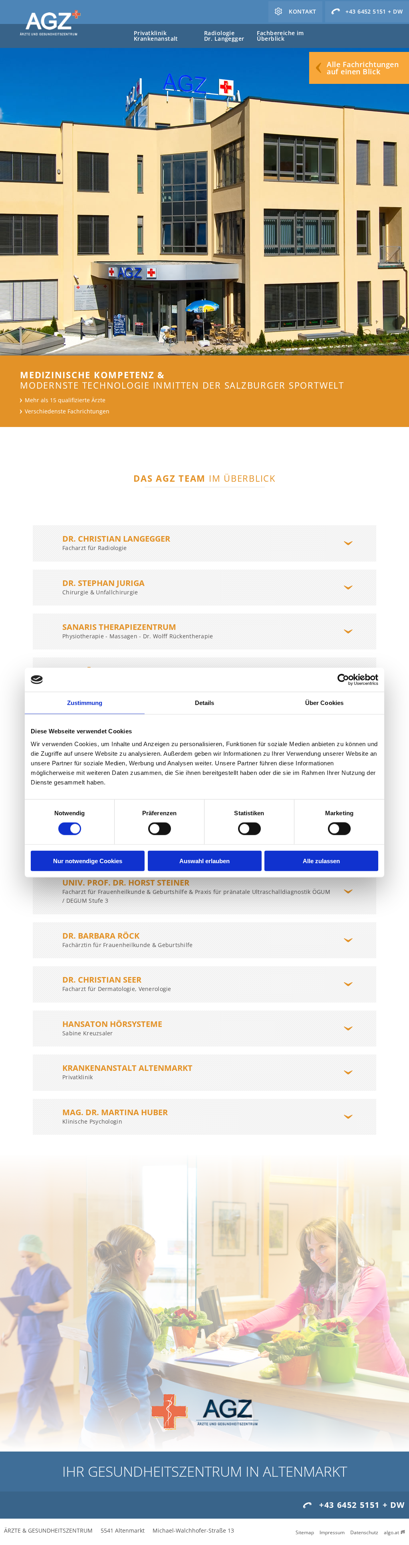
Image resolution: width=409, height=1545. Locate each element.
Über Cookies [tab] (324, 702)
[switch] (159, 828)
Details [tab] (204, 702)
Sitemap (305, 1532)
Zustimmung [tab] (85, 702)
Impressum (332, 1532)
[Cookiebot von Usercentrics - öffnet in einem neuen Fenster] (343, 680)
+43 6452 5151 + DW (362, 1504)
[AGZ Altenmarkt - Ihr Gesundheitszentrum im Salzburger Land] (50, 24)
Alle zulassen (321, 860)
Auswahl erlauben (204, 860)
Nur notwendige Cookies (87, 860)
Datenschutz (364, 1532)
